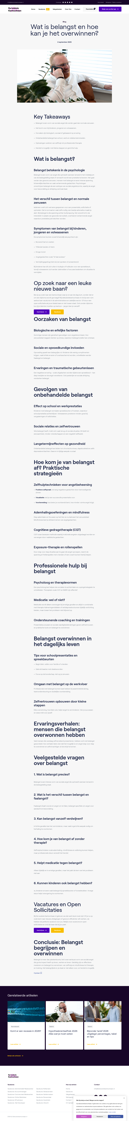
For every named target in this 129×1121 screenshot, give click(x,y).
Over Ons (68, 9)
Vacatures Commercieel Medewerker (20, 1094)
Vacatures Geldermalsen (44, 1094)
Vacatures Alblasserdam (44, 1091)
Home (33, 9)
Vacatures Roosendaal (43, 1097)
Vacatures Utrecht (42, 1103)
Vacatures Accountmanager (17, 1091)
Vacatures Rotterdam (43, 1089)
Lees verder (112, 1112)
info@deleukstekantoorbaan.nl (104, 1089)
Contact (77, 9)
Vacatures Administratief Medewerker (20, 1089)
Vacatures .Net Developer (16, 1103)
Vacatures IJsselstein (43, 1100)
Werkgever (69, 1097)
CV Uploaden (70, 1103)
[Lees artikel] (26, 1025)
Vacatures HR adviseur (15, 1100)
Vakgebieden (57, 9)
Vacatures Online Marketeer (17, 1097)
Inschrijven (40, 312)
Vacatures (41, 9)
